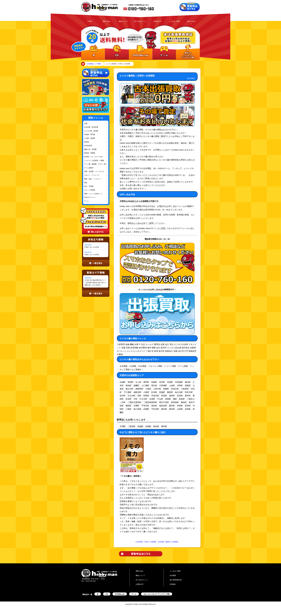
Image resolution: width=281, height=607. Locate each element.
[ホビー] (187, 52)
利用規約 (173, 584)
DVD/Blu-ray (119, 594)
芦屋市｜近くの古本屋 (92, 247)
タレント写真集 (89, 190)
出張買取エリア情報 (94, 64)
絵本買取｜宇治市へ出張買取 (146, 542)
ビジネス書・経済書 (90, 131)
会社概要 (173, 575)
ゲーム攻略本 (88, 168)
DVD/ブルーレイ (89, 197)
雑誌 (85, 182)
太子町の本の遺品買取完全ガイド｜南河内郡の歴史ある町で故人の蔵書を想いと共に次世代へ (95, 282)
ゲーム (86, 201)
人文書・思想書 (89, 138)
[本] (93, 52)
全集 (85, 123)
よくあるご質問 (174, 21)
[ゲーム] (164, 52)
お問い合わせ (191, 21)
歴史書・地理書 (89, 153)
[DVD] (140, 52)
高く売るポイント (140, 21)
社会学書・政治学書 (90, 127)
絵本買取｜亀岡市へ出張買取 (168, 542)
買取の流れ (106, 21)
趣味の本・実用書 (89, 149)
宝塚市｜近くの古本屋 (92, 254)
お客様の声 (157, 21)
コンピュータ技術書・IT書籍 (93, 160)
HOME (89, 21)
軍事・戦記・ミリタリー (92, 179)
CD (106, 594)
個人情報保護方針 (176, 580)
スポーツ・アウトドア (91, 175)
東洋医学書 (87, 145)
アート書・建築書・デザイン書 (94, 164)
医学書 (86, 142)
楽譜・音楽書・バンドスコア (93, 171)
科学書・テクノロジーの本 (92, 157)
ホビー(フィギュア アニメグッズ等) (156, 594)
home (83, 64)
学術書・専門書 (89, 134)
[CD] (116, 52)
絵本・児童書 (88, 186)
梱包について (123, 21)
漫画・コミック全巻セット (92, 194)
